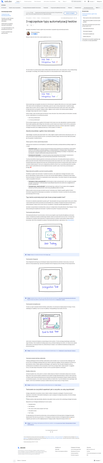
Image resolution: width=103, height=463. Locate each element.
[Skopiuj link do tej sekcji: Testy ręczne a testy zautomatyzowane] (49, 142)
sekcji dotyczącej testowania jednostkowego (67, 298)
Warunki (19, 460)
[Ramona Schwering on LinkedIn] (35, 34)
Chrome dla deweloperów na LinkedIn (94, 453)
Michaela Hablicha (69, 423)
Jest (49, 254)
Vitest (47, 254)
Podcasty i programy (75, 455)
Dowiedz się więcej (27, 1)
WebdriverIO (58, 299)
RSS (87, 455)
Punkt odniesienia (37, 1)
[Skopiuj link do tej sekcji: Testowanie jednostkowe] (41, 212)
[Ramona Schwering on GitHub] (33, 34)
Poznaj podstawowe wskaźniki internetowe (32, 7)
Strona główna (28, 17)
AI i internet (3, 7)
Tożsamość (46, 7)
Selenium (74, 350)
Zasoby (18, 1)
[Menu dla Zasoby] (21, 1)
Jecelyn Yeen (59, 423)
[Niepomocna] (76, 18)
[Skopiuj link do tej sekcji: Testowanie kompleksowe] (41, 304)
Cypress (63, 299)
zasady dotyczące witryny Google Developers (54, 438)
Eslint (56, 385)
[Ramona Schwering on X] (31, 34)
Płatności (70, 7)
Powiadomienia (78, 7)
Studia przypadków (74, 453)
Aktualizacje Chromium (75, 451)
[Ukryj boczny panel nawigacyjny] (14, 461)
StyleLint (59, 385)
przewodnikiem (70, 220)
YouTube (88, 451)
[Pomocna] (74, 18)
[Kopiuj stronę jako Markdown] (31, 25)
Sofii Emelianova (31, 424)
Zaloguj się (99, 1)
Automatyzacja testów (88, 7)
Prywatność (24, 460)
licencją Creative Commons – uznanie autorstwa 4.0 (53, 436)
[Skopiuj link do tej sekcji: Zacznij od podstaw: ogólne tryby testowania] (56, 131)
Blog (59, 1)
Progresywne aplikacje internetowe (58, 7)
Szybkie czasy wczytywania (14, 7)
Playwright (69, 350)
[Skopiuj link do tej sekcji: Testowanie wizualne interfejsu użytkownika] (46, 358)
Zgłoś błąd (57, 449)
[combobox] (77, 1)
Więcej (64, 1)
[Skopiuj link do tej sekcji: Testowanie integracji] (39, 259)
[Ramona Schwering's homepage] (36, 34)
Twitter (64, 423)
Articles (3, 5)
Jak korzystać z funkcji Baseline (50, 1)
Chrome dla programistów (76, 449)
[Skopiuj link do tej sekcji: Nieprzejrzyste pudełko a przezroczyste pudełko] (54, 171)
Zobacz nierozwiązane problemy (61, 451)
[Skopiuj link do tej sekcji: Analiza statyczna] (37, 371)
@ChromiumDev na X (91, 449)
